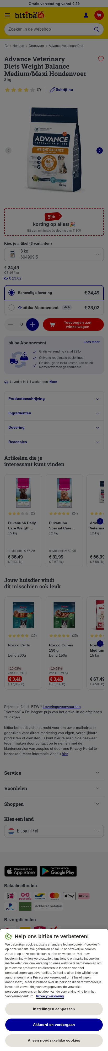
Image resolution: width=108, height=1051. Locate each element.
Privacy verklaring (50, 996)
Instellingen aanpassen (54, 1009)
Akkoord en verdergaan (54, 1024)
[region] (54, 990)
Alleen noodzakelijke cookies (54, 1040)
